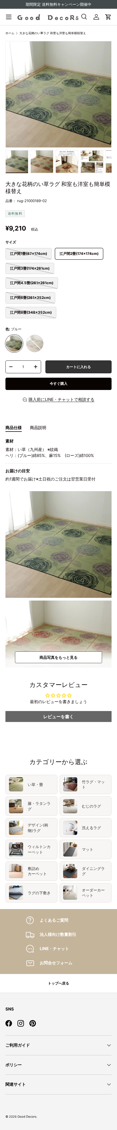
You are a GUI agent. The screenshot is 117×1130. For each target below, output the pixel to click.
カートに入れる (78, 367)
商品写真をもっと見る (58, 657)
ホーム (9, 33)
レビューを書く (58, 716)
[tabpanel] (58, 460)
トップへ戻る (58, 983)
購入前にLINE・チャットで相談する (61, 399)
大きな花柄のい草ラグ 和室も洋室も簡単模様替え (52, 33)
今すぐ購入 (58, 383)
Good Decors (26, 1117)
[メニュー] (9, 17)
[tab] (13, 428)
